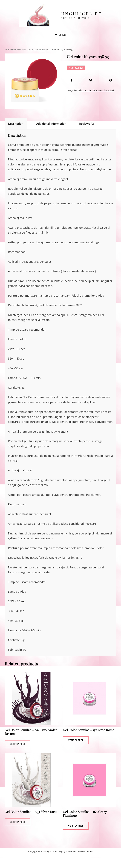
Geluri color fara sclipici (38, 49)
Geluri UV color (19, 49)
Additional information (51, 124)
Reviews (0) (86, 124)
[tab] (18, 123)
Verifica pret (76, 67)
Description (15, 124)
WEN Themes (86, 851)
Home (8, 49)
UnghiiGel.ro (82, 13)
